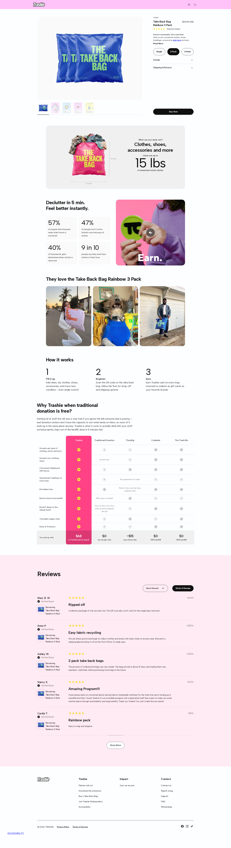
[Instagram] (187, 826)
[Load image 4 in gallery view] (78, 107)
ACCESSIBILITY (15, 833)
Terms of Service (80, 827)
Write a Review (185, 589)
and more (177, 40)
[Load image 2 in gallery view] (55, 107)
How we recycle (127, 785)
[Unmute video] (150, 232)
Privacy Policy (63, 827)
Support (164, 796)
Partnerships (166, 807)
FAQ (163, 801)
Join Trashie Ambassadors (91, 801)
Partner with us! (86, 785)
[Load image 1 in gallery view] (43, 107)
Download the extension (90, 791)
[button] (189, 4)
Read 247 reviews (173, 29)
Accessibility (85, 807)
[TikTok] (192, 826)
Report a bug (167, 791)
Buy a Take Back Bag (88, 796)
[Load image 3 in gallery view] (66, 107)
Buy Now (173, 111)
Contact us (166, 785)
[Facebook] (182, 826)
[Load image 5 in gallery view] (89, 107)
